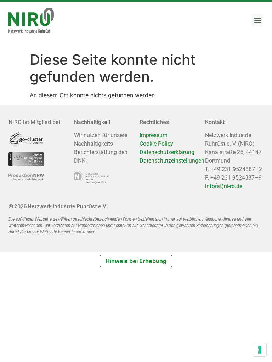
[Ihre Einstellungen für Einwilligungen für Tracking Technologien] (259, 349)
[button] (258, 20)
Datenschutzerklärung (167, 152)
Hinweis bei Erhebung (136, 260)
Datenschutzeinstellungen (172, 160)
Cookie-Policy (156, 143)
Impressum (154, 135)
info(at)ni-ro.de (223, 186)
